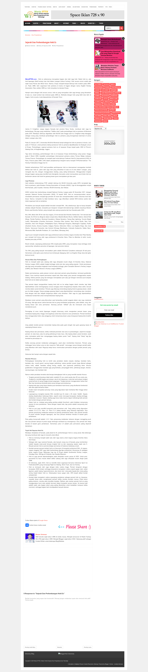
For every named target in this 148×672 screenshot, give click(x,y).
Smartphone (116, 112)
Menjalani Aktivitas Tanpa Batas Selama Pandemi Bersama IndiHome (110, 67)
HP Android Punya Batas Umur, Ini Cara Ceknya (112, 201)
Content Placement (88, 664)
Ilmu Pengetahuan (59, 45)
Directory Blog (29, 654)
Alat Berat (98, 84)
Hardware (113, 90)
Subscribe (109, 315)
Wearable (98, 121)
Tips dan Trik (108, 118)
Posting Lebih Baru (30, 647)
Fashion (107, 87)
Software (98, 115)
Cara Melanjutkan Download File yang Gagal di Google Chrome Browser (110, 53)
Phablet (115, 107)
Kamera (97, 95)
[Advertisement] (58, 62)
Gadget (56, 23)
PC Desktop (106, 101)
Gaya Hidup (62, 7)
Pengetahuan (47, 23)
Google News (43, 520)
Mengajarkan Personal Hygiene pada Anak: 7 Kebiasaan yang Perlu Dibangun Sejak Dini (111, 193)
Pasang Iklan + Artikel (44, 7)
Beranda (59, 647)
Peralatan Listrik (109, 104)
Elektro (35, 23)
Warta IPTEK (37, 660)
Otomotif (98, 101)
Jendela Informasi (118, 664)
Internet (66, 23)
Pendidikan (93, 7)
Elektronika (99, 87)
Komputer (91, 23)
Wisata (83, 23)
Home (28, 23)
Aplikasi (106, 84)
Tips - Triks (108, 7)
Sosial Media (107, 115)
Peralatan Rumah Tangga (103, 107)
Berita (55, 7)
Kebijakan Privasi (79, 664)
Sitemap (96, 664)
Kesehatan (84, 7)
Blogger (107, 664)
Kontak (34, 7)
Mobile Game (114, 98)
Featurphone (116, 87)
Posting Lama (87, 647)
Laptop (105, 98)
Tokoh (101, 23)
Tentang (27, 7)
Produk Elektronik (101, 109)
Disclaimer (71, 664)
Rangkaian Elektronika (102, 112)
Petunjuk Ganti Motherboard (110, 39)
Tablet (115, 115)
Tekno (74, 23)
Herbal (69, 7)
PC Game (114, 101)
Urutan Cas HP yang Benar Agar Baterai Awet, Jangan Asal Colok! (112, 213)
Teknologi (98, 118)
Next (122, 222)
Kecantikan (76, 7)
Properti (100, 7)
